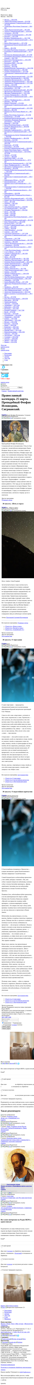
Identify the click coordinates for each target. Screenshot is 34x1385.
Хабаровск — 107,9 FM (11, 280)
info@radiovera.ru (6, 1332)
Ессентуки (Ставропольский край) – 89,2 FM (18, 90)
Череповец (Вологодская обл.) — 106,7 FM (17, 288)
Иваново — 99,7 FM (10, 101)
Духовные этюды (7, 500)
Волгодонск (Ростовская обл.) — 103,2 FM (17, 60)
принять (3, 1383)
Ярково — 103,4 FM (10, 342)
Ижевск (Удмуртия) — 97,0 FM (14, 103)
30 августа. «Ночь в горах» (13, 626)
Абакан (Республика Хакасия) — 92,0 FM (17, 21)
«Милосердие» (28, 1324)
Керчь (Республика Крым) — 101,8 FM (16, 125)
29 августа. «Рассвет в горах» (14, 628)
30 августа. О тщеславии (13, 778)
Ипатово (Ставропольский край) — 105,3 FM (18, 108)
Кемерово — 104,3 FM (11, 123)
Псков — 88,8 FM (9, 215)
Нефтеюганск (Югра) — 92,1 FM (14, 180)
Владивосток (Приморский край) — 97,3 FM (18, 55)
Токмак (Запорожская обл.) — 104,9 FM (16, 263)
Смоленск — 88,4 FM (11, 242)
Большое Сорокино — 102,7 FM (14, 310)
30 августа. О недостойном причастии (17, 780)
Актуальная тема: (22, 775)
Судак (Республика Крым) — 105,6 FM (16, 250)
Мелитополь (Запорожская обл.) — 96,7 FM (17, 163)
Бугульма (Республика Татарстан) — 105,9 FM (18, 50)
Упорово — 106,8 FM (11, 338)
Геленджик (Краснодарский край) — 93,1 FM (18, 76)
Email (3, 1072)
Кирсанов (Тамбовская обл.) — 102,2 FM (17, 130)
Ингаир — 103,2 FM (10, 322)
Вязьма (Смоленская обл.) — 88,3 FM (15, 70)
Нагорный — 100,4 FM (11, 328)
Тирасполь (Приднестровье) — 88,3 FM (16, 260)
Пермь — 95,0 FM (10, 213)
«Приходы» (4, 1325)
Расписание (8, 355)
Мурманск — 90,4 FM (11, 168)
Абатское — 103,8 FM (11, 303)
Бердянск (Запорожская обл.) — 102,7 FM (17, 38)
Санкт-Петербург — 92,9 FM (13, 230)
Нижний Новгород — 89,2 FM (13, 181)
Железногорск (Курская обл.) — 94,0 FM (16, 91)
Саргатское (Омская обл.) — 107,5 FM (16, 233)
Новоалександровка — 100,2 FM (14, 332)
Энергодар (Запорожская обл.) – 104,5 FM (17, 292)
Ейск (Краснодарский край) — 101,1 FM (16, 86)
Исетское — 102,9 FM (11, 323)
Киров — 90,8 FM (10, 128)
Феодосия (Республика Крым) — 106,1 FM (17, 278)
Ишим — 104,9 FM (10, 325)
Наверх (3, 1306)
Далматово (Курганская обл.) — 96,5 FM (16, 80)
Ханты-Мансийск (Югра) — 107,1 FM (16, 282)
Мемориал (7, 1319)
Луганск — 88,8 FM (10, 156)
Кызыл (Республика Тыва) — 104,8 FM (16, 150)
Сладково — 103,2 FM (11, 337)
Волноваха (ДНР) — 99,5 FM (13, 63)
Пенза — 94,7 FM (9, 212)
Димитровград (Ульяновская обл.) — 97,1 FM (18, 83)
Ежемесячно (7, 1023)
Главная (4, 391)
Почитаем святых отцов (14, 1138)
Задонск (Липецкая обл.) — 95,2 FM (15, 95)
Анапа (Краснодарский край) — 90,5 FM (17, 30)
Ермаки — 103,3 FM (10, 318)
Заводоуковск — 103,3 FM (12, 320)
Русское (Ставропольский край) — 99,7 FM (17, 225)
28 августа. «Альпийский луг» (14, 629)
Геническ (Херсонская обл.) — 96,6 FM (16, 78)
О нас (6, 360)
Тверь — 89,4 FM (9, 257)
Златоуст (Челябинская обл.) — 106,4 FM (17, 100)
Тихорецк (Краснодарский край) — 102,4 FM (18, 262)
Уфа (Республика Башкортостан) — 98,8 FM (18, 277)
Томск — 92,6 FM (9, 267)
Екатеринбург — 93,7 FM (12, 88)
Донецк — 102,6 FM (10, 85)
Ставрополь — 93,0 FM (11, 245)
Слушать (3, 1116)
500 (3, 1017)
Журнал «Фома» (6, 1324)
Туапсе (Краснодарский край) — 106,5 (16, 270)
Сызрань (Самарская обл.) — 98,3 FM (16, 253)
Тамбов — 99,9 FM (10, 255)
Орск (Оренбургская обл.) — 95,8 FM (15, 207)
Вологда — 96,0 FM (10, 65)
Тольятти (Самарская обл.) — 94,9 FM (16, 265)
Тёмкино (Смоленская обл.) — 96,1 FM (16, 258)
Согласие (11, 1084)
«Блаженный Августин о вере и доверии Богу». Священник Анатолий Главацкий (15, 1140)
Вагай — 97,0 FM (9, 312)
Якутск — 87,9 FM (10, 297)
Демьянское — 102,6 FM (11, 317)
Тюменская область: (10, 302)
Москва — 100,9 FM (10, 20)
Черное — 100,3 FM (10, 340)
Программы (8, 353)
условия (14, 1025)
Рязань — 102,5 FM (10, 227)
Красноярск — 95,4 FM (11, 146)
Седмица (9, 1206)
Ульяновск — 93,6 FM (11, 275)
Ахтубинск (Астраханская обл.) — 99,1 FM (17, 35)
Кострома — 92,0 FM (10, 140)
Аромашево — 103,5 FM (11, 305)
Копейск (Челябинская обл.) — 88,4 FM (16, 138)
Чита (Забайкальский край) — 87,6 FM (16, 290)
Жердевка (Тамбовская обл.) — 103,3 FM (17, 93)
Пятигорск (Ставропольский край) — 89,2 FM (18, 220)
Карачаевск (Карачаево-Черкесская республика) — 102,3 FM (15, 120)
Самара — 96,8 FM (10, 228)
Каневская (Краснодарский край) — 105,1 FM (18, 118)
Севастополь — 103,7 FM (12, 238)
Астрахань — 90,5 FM (11, 33)
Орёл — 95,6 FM (9, 205)
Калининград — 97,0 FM (12, 116)
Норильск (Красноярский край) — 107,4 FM (18, 198)
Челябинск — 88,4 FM (11, 287)
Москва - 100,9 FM (6, 16)
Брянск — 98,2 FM (10, 48)
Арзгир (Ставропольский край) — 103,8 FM (18, 31)
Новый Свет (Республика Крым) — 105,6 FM (18, 200)
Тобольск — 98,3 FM (10, 333)
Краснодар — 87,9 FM (11, 145)
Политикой (6, 1086)
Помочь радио (6, 1026)
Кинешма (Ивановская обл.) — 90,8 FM (16, 126)
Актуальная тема (7, 636)
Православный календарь (16, 391)
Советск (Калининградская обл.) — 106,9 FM (18, 243)
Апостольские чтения (13, 1184)
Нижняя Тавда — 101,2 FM (12, 330)
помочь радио (5, 347)
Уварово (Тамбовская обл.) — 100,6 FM (16, 273)
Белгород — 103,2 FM (11, 36)
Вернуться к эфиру (6, 15)
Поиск (20, 387)
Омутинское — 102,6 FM (12, 335)
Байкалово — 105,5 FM (11, 307)
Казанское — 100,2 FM (11, 327)
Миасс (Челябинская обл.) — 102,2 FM (16, 165)
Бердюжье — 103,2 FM (11, 308)
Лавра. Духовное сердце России (16, 1126)
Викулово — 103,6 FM (11, 313)
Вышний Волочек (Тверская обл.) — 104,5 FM (18, 68)
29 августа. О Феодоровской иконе (16, 781)
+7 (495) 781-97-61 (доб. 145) (21, 1332)
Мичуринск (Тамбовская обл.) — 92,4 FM (17, 166)
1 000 (5, 1017)
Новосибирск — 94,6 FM (12, 193)
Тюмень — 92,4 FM (10, 272)
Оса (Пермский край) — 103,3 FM (14, 208)
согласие (11, 1095)
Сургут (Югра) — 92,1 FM (12, 252)
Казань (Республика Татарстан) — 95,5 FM (17, 115)
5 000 (9, 1017)
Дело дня (3, 345)
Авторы (6, 356)
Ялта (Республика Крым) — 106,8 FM (16, 298)
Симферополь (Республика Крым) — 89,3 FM (18, 240)
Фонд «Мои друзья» (17, 1324)
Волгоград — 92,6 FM (11, 61)
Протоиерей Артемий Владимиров (17, 617)
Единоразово (17, 1023)
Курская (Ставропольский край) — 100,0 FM (18, 148)
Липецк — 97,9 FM (10, 155)
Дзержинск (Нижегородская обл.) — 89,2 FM (18, 81)
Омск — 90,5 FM (9, 202)
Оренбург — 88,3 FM (10, 203)
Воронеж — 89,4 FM (10, 66)
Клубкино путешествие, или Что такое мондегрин (16, 1198)
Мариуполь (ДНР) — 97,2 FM (13, 158)
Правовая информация (8, 1365)
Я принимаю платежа (12, 1025)
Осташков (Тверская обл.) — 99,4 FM (15, 210)
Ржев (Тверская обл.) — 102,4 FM (14, 222)
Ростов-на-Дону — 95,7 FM (12, 223)
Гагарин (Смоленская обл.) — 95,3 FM (16, 71)
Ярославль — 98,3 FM (11, 300)
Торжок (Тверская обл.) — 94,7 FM (15, 268)
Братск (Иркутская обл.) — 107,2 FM (15, 43)
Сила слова (10, 1196)
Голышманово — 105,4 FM (12, 315)
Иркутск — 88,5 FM (10, 110)
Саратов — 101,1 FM (10, 232)
